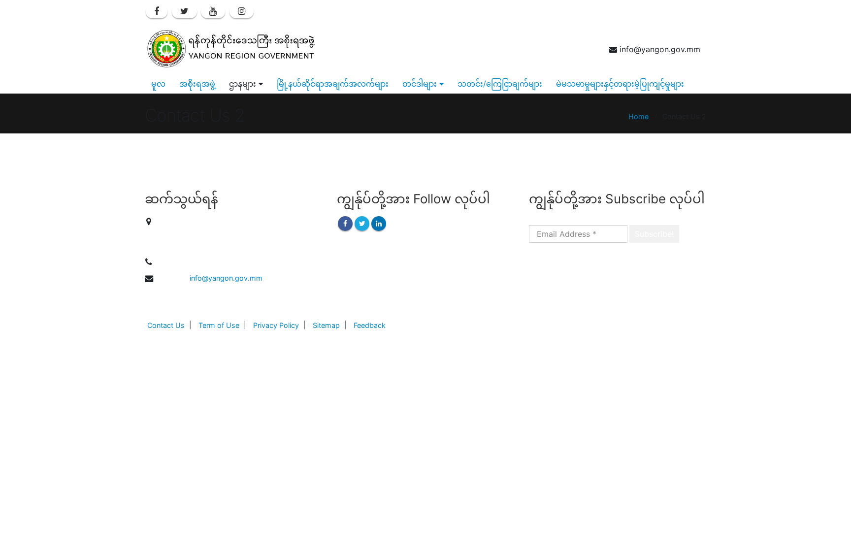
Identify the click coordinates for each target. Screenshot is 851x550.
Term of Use (218, 325)
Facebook (345, 223)
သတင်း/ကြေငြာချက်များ (500, 84)
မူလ (158, 84)
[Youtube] (213, 11)
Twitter (362, 223)
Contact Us (166, 325)
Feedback (370, 325)
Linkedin (378, 223)
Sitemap (326, 325)
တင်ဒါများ (419, 84)
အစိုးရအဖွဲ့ (197, 84)
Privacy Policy (276, 325)
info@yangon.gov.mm (226, 278)
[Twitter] (184, 11)
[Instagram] (241, 11)
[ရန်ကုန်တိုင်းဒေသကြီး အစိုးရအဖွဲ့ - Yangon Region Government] (231, 49)
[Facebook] (156, 11)
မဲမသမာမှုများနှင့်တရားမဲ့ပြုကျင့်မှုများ (620, 84)
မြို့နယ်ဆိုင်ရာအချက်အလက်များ (333, 84)
